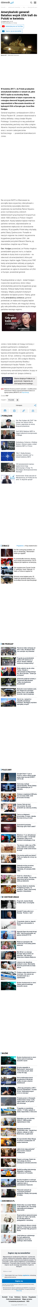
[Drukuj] (14, 411)
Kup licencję (25, 392)
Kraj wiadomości (31, 546)
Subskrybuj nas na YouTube (14, 26)
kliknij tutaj (19, 1290)
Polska (11, 400)
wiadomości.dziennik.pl (14, 7)
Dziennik (3, 7)
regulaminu (25, 1275)
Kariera (24, 1297)
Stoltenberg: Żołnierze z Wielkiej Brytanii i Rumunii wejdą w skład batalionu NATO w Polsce (26, 444)
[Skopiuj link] (24, 411)
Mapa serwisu (27, 1299)
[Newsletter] (5, 411)
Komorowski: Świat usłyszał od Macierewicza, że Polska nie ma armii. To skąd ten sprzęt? (26, 477)
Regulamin (32, 1297)
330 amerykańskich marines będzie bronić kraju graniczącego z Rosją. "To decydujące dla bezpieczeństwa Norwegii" (26, 468)
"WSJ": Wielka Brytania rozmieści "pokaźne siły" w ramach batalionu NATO (24, 455)
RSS (28, 1301)
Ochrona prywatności (13, 1299)
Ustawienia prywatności (17, 1301)
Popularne (20, 546)
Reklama (17, 1297)
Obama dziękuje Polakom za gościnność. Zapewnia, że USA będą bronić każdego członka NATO (24, 381)
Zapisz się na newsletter (13, 31)
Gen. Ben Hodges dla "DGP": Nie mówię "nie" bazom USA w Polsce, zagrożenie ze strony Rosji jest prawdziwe (26, 423)
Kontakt (5, 1297)
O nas (11, 1297)
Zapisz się (19, 1281)
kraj (24, 7)
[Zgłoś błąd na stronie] (33, 411)
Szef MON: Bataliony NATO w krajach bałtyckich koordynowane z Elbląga (26, 433)
